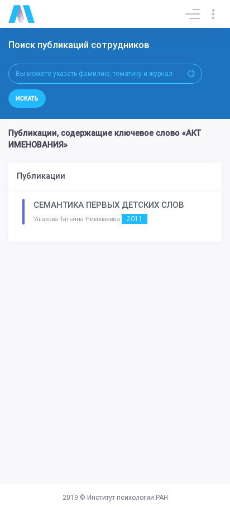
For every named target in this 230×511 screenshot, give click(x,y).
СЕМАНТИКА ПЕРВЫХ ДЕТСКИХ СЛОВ (108, 205)
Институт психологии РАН (127, 498)
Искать (27, 98)
